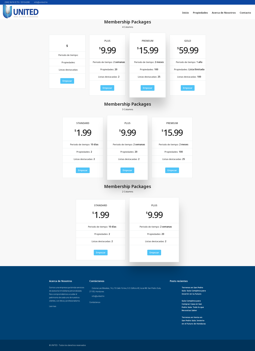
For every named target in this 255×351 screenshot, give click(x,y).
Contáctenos (94, 302)
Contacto (245, 12)
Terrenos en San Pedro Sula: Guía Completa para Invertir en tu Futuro (194, 290)
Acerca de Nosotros (224, 12)
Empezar (67, 80)
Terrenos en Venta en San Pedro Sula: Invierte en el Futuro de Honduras (194, 320)
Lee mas (52, 306)
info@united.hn (98, 296)
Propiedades (200, 12)
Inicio (185, 12)
